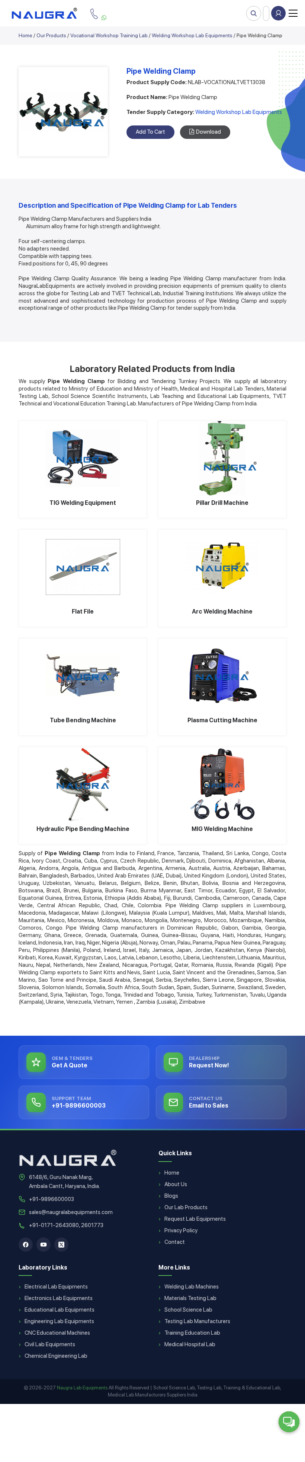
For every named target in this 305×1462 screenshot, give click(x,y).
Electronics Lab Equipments (59, 1298)
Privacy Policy (181, 1230)
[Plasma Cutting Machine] (222, 675)
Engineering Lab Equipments (59, 1321)
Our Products (51, 35)
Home (25, 35)
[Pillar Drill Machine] (222, 458)
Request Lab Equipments (195, 1219)
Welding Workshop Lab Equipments (192, 35)
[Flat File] (83, 567)
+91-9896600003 (51, 1199)
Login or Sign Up (278, 13)
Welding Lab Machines (191, 1286)
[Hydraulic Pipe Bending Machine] (83, 784)
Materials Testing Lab (190, 1298)
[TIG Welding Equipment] (83, 458)
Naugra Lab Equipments (82, 1388)
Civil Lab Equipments (50, 1344)
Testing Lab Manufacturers (197, 1321)
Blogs (171, 1195)
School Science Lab (188, 1309)
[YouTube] (43, 1245)
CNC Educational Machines (57, 1332)
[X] (61, 1245)
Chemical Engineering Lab (56, 1356)
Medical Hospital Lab (189, 1344)
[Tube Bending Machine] (83, 675)
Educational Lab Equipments (59, 1309)
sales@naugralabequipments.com (71, 1212)
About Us (175, 1184)
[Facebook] (26, 1245)
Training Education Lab (192, 1332)
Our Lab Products (186, 1207)
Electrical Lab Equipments (56, 1286)
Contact (174, 1242)
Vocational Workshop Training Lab (109, 35)
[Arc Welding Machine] (222, 567)
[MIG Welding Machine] (222, 784)
